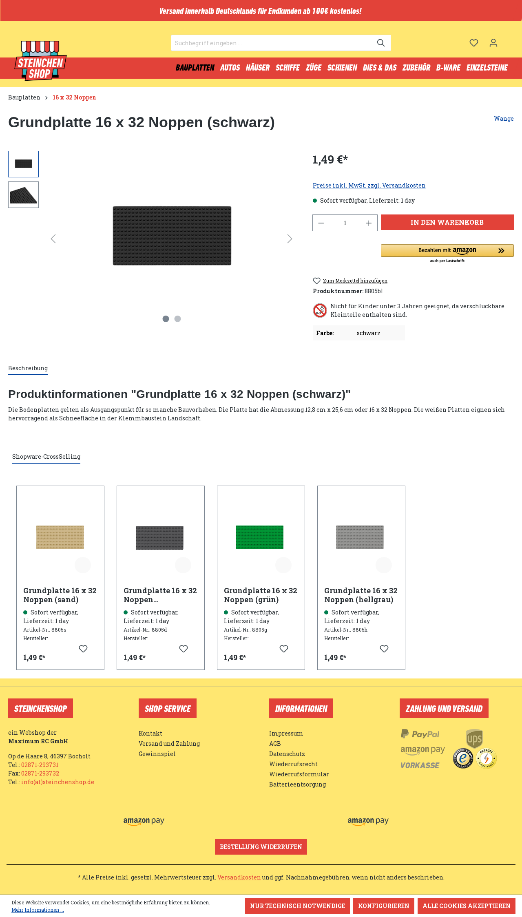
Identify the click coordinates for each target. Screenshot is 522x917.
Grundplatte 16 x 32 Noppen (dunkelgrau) (160, 595)
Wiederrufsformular (299, 774)
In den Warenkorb (447, 222)
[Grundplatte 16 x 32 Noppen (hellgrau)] (361, 539)
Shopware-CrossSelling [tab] (46, 456)
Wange (504, 118)
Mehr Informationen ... (37, 909)
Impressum (286, 733)
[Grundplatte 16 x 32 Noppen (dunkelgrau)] (161, 539)
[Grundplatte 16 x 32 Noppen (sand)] (60, 539)
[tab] (28, 368)
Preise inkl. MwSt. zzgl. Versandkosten (369, 185)
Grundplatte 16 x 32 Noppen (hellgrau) (361, 595)
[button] (447, 254)
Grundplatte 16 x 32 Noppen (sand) (60, 595)
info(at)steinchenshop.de (57, 782)
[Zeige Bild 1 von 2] (165, 319)
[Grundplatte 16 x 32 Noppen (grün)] (261, 539)
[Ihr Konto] (493, 43)
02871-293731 (39, 765)
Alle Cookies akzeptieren (466, 906)
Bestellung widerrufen (261, 847)
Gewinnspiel (157, 754)
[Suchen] (381, 43)
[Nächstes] (290, 238)
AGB (275, 743)
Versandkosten (239, 877)
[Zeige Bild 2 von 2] (177, 319)
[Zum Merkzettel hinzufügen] (83, 565)
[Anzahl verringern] (321, 222)
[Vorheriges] (53, 238)
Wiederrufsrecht (293, 764)
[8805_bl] (171, 239)
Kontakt (150, 733)
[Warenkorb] (508, 39)
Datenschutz (287, 754)
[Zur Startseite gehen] (41, 61)
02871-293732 (40, 773)
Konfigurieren (383, 906)
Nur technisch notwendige (297, 906)
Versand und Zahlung (169, 743)
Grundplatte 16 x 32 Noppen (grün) (260, 595)
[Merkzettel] (474, 43)
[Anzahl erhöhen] (369, 222)
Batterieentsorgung (297, 784)
